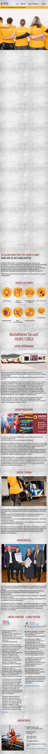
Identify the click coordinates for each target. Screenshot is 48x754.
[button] (1, 29)
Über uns (23, 4)
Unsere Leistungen (32, 4)
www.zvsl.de (5, 712)
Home (17, 4)
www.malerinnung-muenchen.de (32, 686)
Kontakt (44, 4)
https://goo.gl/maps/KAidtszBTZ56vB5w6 (35, 748)
